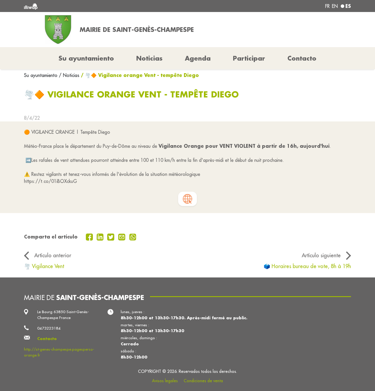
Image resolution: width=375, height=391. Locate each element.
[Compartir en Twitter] (111, 236)
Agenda (198, 58)
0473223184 (49, 328)
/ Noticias (69, 75)
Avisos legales (165, 380)
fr (327, 6)
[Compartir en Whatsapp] (133, 236)
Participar (249, 58)
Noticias (149, 58)
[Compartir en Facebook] (90, 236)
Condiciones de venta (203, 380)
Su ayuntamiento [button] (86, 58)
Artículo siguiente (321, 255)
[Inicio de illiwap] (90, 6)
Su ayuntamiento (41, 75)
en (335, 6)
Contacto (301, 58)
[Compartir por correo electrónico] (122, 236)
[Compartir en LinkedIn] (101, 236)
